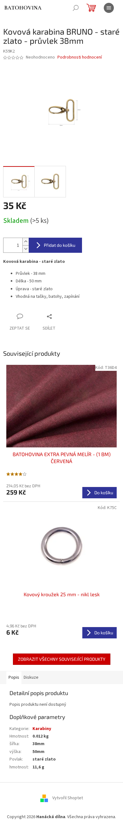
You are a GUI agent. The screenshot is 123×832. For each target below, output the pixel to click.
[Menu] (108, 8)
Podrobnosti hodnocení (79, 57)
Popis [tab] (14, 677)
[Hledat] (75, 8)
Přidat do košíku (59, 245)
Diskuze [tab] (31, 677)
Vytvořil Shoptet (67, 798)
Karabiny (41, 729)
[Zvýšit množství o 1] (25, 241)
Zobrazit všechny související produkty (61, 659)
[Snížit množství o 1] (25, 248)
